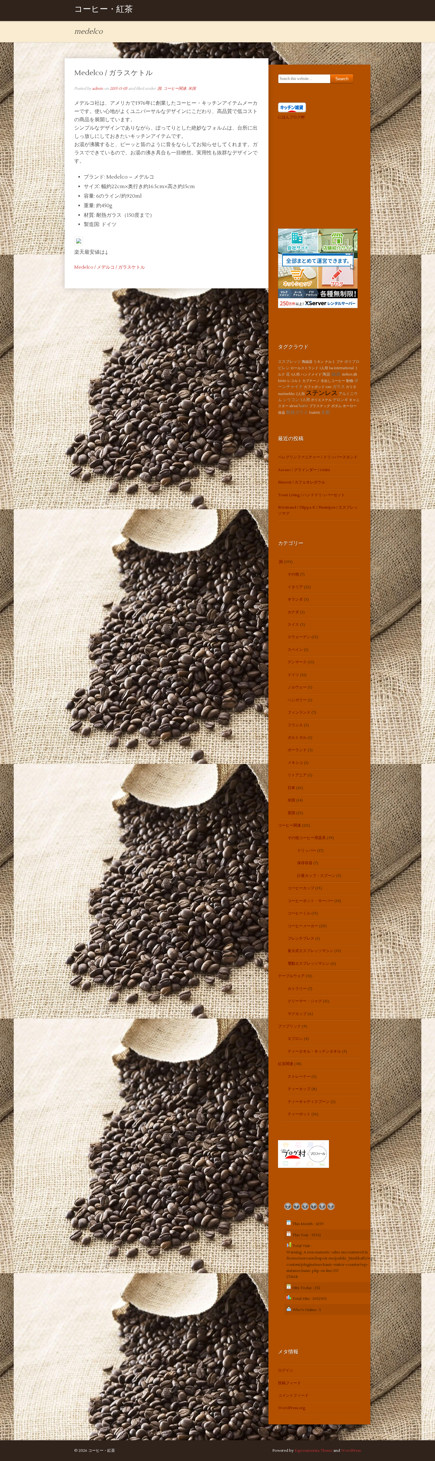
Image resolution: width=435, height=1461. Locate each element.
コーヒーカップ (301, 888)
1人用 (323, 368)
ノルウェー (297, 687)
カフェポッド (314, 387)
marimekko (286, 394)
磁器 (336, 374)
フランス (295, 725)
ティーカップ (299, 1089)
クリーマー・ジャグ (305, 1001)
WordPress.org (291, 1408)
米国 (192, 88)
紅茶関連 (285, 1064)
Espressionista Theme (313, 1450)
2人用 (300, 394)
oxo (329, 387)
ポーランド (297, 750)
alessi (293, 406)
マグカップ (297, 1014)
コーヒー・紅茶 (103, 10)
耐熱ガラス (297, 412)
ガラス (338, 386)
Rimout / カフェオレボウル (301, 482)
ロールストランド (304, 368)
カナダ (293, 612)
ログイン (285, 1370)
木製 (325, 412)
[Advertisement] (318, 173)
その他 (293, 574)
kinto (282, 381)
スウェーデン (299, 637)
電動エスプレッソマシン (309, 963)
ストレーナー (299, 1076)
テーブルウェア (291, 976)
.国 (159, 88)
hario (303, 405)
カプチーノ (311, 381)
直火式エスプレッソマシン (310, 951)
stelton (347, 374)
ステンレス (322, 393)
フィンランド (299, 712)
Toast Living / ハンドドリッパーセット (311, 495)
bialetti (314, 413)
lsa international (341, 368)
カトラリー (297, 988)
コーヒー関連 (174, 88)
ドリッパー (306, 850)
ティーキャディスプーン (309, 1101)
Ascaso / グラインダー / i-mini (304, 470)
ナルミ (330, 362)
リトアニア (297, 775)
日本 (291, 788)
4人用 (295, 374)
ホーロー (350, 406)
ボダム (336, 406)
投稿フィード (289, 1383)
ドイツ (293, 675)
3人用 (305, 400)
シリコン (291, 399)
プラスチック (319, 406)
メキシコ (295, 762)
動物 (349, 381)
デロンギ (340, 400)
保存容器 (304, 863)
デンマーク (297, 662)
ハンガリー (297, 700)
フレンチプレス (301, 938)
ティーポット (299, 1114)
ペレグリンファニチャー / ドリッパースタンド (318, 457)
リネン (318, 362)
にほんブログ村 (291, 117)
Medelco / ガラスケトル (113, 72)
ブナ (339, 362)
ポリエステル (321, 400)
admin (97, 88)
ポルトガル (297, 737)
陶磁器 (307, 362)
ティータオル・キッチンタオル (314, 1051)
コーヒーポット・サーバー (310, 901)
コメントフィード (293, 1395)
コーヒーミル (299, 913)
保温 (281, 413)
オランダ (295, 599)
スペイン (295, 649)
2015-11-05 (118, 88)
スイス (293, 624)
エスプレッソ (289, 361)
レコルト (294, 381)
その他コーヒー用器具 (307, 838)
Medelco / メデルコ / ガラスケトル (109, 267)
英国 (291, 813)
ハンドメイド (311, 374)
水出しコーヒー (333, 381)
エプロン (295, 1038)
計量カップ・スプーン (316, 875)
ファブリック (289, 1026)
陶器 (326, 374)
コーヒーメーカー (303, 926)
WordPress (351, 1450)
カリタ (351, 387)
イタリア (295, 587)
